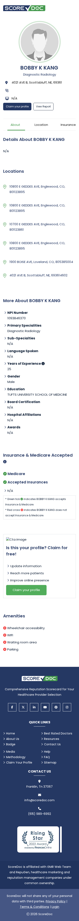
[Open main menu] (70, 8)
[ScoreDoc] (24, 7)
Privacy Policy (56, 901)
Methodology (15, 757)
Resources (51, 739)
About (15, 124)
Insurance (68, 124)
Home (10, 733)
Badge (10, 744)
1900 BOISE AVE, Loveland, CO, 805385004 (41, 262)
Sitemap (50, 762)
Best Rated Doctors (58, 733)
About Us (12, 739)
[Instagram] (67, 707)
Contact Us (52, 744)
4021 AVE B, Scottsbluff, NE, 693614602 (38, 275)
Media (10, 752)
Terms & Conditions (34, 907)
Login (55, 907)
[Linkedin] (34, 707)
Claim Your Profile (19, 762)
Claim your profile (17, 106)
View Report (43, 106)
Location (41, 124)
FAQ (47, 757)
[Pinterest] (56, 707)
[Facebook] (12, 707)
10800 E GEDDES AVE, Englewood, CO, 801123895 (37, 189)
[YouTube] (45, 707)
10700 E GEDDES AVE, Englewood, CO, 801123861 (37, 227)
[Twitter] (23, 707)
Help (47, 752)
